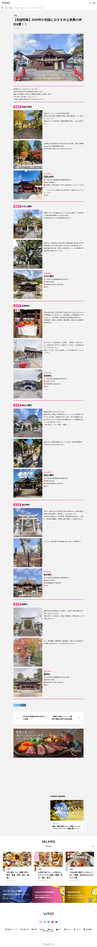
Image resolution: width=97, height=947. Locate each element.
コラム (78, 929)
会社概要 (88, 929)
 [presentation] (92, 846)
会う (43, 929)
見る (51, 929)
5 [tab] (66, 818)
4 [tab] (64, 818)
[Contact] (56, 922)
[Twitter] (44, 922)
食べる (68, 929)
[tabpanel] (67, 815)
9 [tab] (73, 818)
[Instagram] (41, 922)
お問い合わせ (49, 931)
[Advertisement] (48, 772)
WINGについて (12, 929)
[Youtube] (52, 922)
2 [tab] (61, 818)
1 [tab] (59, 818)
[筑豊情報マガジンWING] (6, 3)
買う (59, 929)
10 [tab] (74, 818)
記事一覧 (25, 929)
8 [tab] (71, 818)
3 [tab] (62, 818)
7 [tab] (69, 818)
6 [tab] (67, 818)
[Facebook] (48, 922)
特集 (35, 929)
